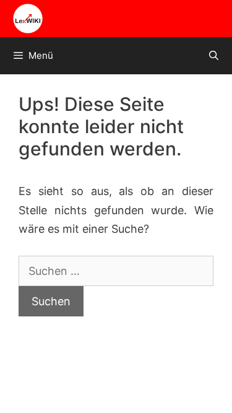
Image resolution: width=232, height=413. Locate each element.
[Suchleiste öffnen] (213, 55)
